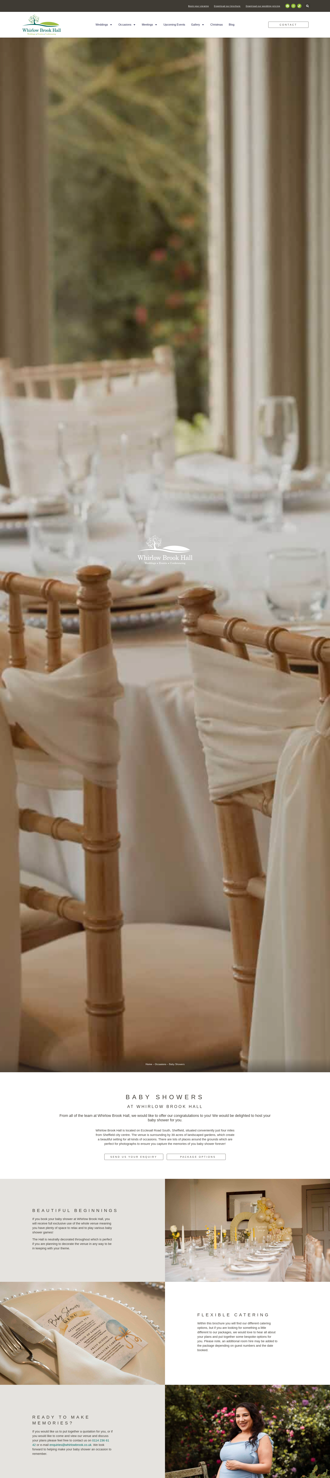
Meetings (147, 24)
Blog (231, 24)
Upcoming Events (174, 24)
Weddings (102, 24)
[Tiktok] (299, 6)
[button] (307, 6)
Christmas (216, 24)
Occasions (124, 24)
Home (149, 1064)
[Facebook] (287, 6)
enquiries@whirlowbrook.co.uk (70, 1445)
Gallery (195, 24)
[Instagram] (293, 6)
